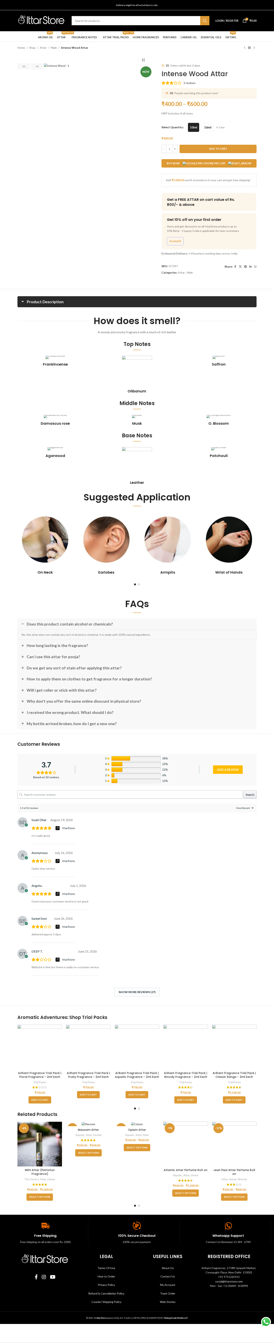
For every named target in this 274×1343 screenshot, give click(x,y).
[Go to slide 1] (135, 584)
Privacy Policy (106, 1284)
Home (21, 47)
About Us (168, 1268)
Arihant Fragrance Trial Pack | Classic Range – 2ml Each (234, 1075)
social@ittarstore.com (229, 1281)
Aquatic (80, 1135)
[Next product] (254, 47)
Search (250, 794)
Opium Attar (137, 1130)
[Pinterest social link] (245, 266)
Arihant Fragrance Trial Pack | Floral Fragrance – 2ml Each (39, 1075)
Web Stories (168, 1302)
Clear (222, 127)
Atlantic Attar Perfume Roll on (185, 1170)
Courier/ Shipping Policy (106, 1302)
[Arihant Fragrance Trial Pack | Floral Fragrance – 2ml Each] (39, 1047)
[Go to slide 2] (139, 584)
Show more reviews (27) (137, 992)
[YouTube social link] (52, 1277)
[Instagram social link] (44, 1277)
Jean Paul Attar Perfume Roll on (234, 1172)
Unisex (51, 1179)
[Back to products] (249, 47)
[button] (23, 66)
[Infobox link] (55, 361)
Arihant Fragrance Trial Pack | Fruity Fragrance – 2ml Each (88, 1075)
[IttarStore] (58, 828)
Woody (242, 1179)
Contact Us (167, 1276)
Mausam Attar (88, 1130)
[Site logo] (41, 20)
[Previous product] (244, 47)
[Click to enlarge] (143, 60)
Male (54, 47)
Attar (43, 47)
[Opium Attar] (137, 1124)
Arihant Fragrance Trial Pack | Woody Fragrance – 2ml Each (185, 1075)
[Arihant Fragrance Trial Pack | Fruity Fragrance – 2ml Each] (88, 1047)
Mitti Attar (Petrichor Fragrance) (40, 1172)
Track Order (167, 1293)
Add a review (228, 769)
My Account (167, 1284)
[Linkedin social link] (250, 266)
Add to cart (218, 148)
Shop (32, 47)
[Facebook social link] (235, 266)
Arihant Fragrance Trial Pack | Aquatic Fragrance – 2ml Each (137, 1075)
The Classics (31, 1179)
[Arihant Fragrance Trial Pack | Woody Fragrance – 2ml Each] (185, 1047)
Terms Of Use (106, 1268)
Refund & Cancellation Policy (106, 1293)
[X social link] (240, 266)
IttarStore (68, 828)
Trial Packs (39, 1082)
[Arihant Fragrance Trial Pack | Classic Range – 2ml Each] (234, 1047)
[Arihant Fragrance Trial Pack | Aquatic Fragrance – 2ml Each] (137, 1047)
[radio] (193, 127)
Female (97, 1135)
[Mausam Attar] (88, 1124)
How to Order (106, 1276)
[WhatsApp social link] (255, 266)
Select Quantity (172, 127)
